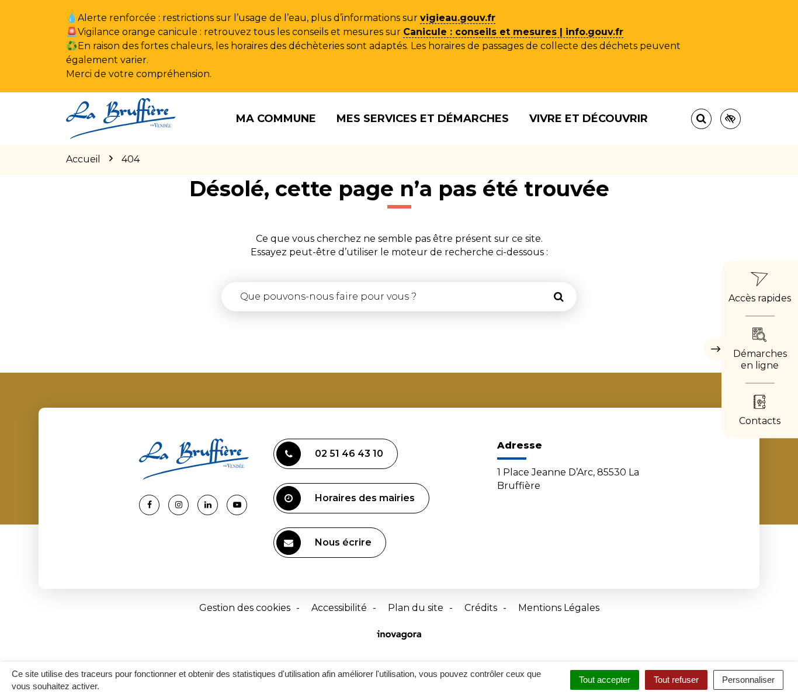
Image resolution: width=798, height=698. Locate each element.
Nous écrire (343, 542)
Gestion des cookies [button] (244, 607)
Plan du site (415, 607)
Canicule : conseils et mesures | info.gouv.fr (513, 31)
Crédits (480, 607)
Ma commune (276, 118)
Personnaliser (748, 680)
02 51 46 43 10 (349, 453)
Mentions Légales (558, 607)
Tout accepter (604, 680)
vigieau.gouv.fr (457, 17)
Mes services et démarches (422, 118)
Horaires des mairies (365, 497)
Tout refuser (676, 680)
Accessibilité (339, 607)
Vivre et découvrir (588, 118)
